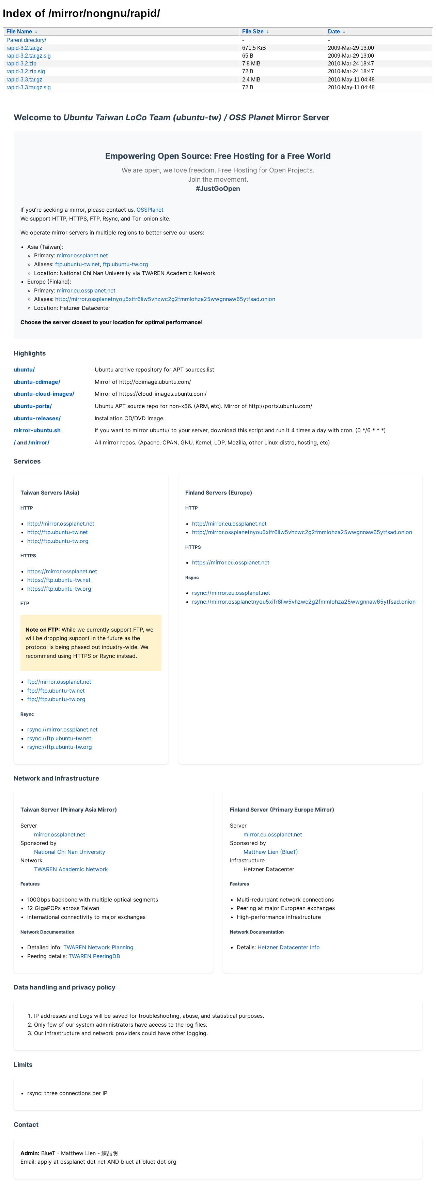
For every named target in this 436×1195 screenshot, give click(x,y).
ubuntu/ (24, 369)
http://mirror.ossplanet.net (60, 523)
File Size (253, 31)
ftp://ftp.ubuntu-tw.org (56, 699)
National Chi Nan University (69, 851)
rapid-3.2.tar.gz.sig (28, 56)
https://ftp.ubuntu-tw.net (59, 579)
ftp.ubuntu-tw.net (77, 264)
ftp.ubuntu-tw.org (125, 264)
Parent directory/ (26, 40)
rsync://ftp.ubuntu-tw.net (59, 738)
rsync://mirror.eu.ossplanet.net (231, 592)
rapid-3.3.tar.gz (24, 79)
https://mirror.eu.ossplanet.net (230, 562)
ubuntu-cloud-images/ (44, 393)
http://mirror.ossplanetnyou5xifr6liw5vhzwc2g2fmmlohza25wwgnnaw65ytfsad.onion (165, 299)
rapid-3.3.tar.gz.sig (28, 87)
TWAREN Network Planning (98, 947)
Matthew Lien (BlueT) (271, 851)
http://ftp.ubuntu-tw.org (58, 541)
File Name (19, 31)
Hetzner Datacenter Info (289, 947)
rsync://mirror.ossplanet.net (62, 729)
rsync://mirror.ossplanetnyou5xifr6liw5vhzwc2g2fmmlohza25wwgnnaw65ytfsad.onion (304, 601)
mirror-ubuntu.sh (37, 430)
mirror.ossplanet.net (82, 255)
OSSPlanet (150, 209)
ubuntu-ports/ (33, 406)
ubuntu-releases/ (37, 418)
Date (334, 31)
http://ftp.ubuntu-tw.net (57, 532)
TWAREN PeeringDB (94, 956)
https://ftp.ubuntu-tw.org (59, 588)
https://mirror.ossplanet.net (62, 571)
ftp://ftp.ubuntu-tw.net (56, 690)
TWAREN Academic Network (71, 869)
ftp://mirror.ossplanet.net (59, 681)
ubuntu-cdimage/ (37, 381)
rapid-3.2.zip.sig (25, 71)
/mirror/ (38, 442)
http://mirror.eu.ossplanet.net (229, 523)
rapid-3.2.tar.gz (24, 48)
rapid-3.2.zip (21, 63)
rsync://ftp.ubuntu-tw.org (59, 746)
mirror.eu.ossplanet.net (86, 290)
